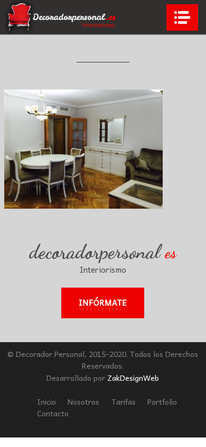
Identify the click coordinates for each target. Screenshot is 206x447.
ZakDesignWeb (133, 377)
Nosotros (83, 401)
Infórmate (103, 302)
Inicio (46, 401)
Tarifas (123, 401)
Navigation (182, 17)
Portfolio (162, 401)
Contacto (53, 413)
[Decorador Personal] (61, 17)
